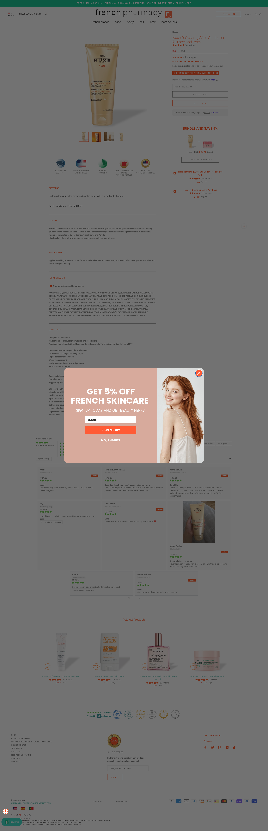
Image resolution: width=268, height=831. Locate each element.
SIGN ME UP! (111, 430)
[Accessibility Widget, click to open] (5, 811)
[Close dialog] (198, 373)
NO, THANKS (110, 440)
